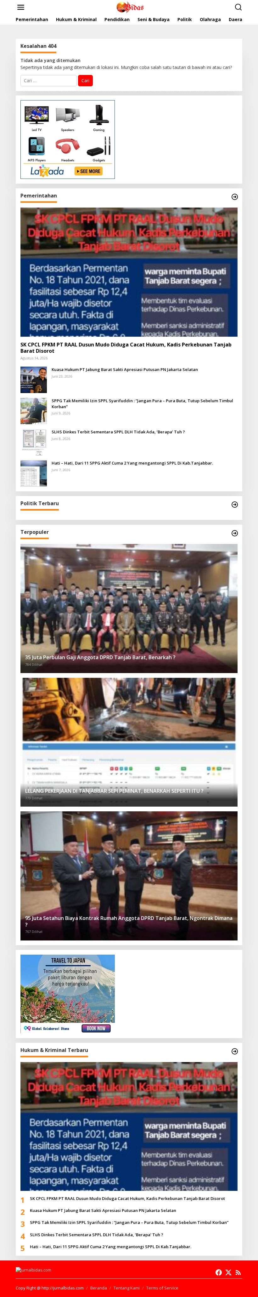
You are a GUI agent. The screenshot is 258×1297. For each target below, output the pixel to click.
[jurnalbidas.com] (130, 7)
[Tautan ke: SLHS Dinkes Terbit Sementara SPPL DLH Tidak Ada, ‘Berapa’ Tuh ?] (33, 442)
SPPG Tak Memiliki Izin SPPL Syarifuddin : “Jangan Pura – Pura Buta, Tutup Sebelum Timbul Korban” (142, 403)
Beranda (98, 1288)
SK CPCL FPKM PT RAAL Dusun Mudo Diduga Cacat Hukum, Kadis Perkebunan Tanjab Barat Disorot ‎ (126, 348)
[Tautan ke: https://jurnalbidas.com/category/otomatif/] (234, 533)
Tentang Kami (127, 1288)
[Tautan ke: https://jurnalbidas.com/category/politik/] (234, 504)
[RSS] (238, 1272)
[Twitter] (228, 1272)
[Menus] (21, 7)
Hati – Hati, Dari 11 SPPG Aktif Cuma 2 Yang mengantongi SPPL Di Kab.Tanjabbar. (132, 463)
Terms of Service (162, 1288)
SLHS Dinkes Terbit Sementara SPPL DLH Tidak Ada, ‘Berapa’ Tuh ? (118, 432)
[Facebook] (219, 1272)
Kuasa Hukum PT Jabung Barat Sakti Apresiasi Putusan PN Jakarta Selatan (125, 369)
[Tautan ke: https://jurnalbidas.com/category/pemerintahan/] (234, 197)
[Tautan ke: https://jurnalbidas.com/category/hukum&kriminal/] (234, 1051)
